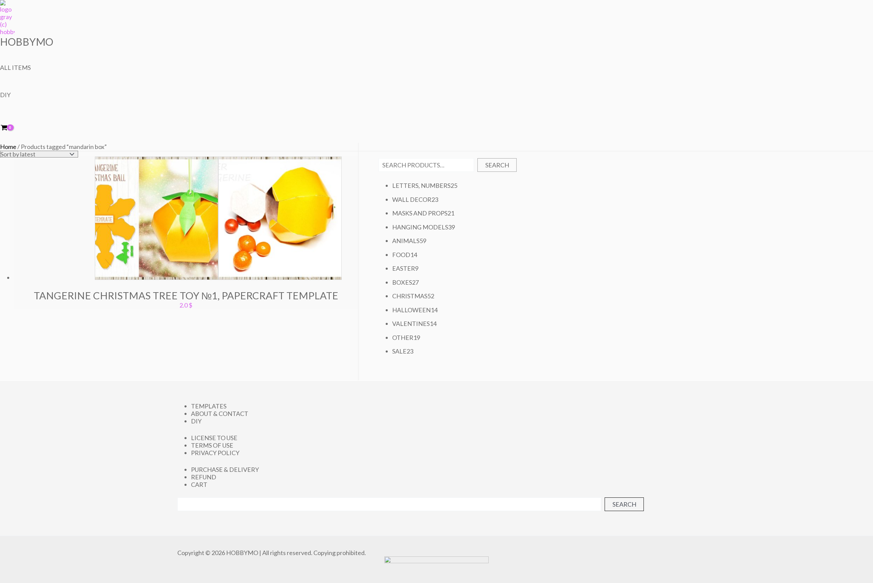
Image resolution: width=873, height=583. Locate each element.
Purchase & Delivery (225, 469)
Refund (203, 477)
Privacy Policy (215, 453)
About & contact (219, 413)
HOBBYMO (26, 41)
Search (497, 165)
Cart (199, 484)
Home (8, 146)
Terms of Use (212, 445)
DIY (5, 95)
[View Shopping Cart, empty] (8, 128)
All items (15, 67)
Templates (208, 406)
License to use (214, 438)
